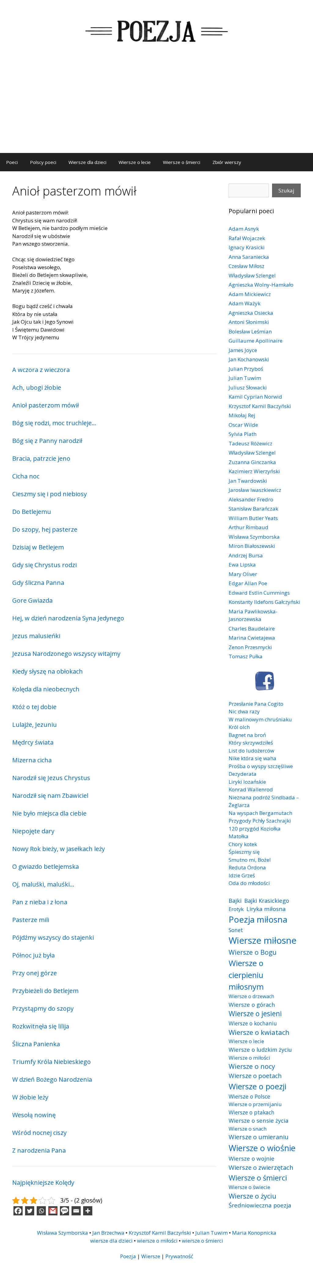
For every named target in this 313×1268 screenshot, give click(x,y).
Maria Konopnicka (254, 1232)
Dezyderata (242, 773)
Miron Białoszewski (252, 545)
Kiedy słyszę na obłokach (47, 671)
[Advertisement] (156, 107)
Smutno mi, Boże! (250, 859)
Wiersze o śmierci (181, 162)
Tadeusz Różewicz (250, 443)
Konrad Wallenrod (251, 789)
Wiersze (150, 1256)
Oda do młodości (249, 883)
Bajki (235, 900)
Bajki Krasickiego (266, 900)
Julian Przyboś (246, 368)
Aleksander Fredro (251, 499)
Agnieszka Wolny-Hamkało (261, 284)
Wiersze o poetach (255, 1076)
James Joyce (243, 350)
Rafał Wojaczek (247, 238)
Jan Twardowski (248, 480)
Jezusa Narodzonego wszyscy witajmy (66, 653)
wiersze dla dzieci (111, 1240)
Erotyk (236, 909)
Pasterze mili (30, 920)
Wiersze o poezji (257, 1086)
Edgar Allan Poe (248, 583)
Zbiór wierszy (226, 162)
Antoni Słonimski (249, 321)
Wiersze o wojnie (251, 1158)
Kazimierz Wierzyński (254, 471)
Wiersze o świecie (249, 1187)
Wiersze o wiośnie (262, 1148)
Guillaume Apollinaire (255, 340)
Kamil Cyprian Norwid (255, 396)
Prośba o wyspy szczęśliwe (261, 766)
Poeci (12, 162)
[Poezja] (156, 30)
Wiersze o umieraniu (259, 1137)
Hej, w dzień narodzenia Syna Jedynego (68, 618)
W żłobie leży (30, 1097)
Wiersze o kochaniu (253, 1023)
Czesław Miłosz (246, 266)
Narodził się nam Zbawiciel (50, 795)
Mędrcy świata (32, 742)
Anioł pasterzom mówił (45, 405)
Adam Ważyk (244, 303)
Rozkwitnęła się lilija (40, 1026)
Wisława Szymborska (254, 536)
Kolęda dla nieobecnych (45, 689)
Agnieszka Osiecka (251, 312)
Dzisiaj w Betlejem (38, 547)
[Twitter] (29, 1211)
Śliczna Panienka (36, 1044)
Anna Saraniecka (249, 256)
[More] (88, 1211)
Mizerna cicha (32, 760)
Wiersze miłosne (262, 940)
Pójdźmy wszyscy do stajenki (53, 937)
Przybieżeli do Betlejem (45, 991)
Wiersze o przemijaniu (255, 1104)
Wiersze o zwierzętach (261, 1167)
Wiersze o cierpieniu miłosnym (246, 975)
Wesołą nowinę (34, 1115)
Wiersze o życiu (252, 1195)
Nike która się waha (252, 758)
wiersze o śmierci (202, 1240)
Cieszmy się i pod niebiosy (49, 494)
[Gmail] (53, 1211)
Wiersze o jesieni (255, 1013)
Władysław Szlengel (252, 275)
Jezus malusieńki (36, 636)
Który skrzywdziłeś (251, 742)
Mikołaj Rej (242, 415)
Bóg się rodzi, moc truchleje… (54, 423)
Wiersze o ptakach (251, 1112)
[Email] (76, 1211)
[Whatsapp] (41, 1211)
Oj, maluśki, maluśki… (43, 884)
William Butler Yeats (253, 518)
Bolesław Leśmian (250, 331)
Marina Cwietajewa (252, 637)
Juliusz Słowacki (248, 387)
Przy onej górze (34, 973)
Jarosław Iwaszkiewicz (255, 489)
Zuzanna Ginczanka (252, 462)
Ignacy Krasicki (247, 247)
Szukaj (286, 190)
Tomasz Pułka (246, 656)
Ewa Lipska (242, 564)
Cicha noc (25, 476)
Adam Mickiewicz (250, 294)
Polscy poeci (43, 162)
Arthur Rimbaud (248, 527)
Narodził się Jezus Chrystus (51, 778)
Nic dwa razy (244, 711)
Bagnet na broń (247, 734)
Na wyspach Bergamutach (260, 812)
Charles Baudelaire (252, 628)
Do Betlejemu (31, 512)
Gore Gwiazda (32, 600)
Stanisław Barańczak (253, 508)
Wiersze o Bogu (253, 952)
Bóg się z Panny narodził (47, 441)
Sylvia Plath (242, 433)
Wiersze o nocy (252, 1066)
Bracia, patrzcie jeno (41, 458)
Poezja (128, 1256)
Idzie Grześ (242, 875)
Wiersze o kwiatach (259, 1032)
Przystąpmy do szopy (43, 1008)
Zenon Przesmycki (250, 647)
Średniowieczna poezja (260, 1205)
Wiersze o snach (248, 1128)
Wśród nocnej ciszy (39, 1133)
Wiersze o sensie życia (258, 1120)
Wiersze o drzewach (251, 996)
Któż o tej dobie (34, 707)
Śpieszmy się (244, 851)
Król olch (239, 727)
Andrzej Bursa (246, 555)
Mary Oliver (243, 574)
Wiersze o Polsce (249, 1096)
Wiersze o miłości (249, 1057)
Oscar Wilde (243, 424)
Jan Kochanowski (249, 359)
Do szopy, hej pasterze (44, 529)
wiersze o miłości (157, 1240)
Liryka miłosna (266, 909)
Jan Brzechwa (108, 1232)
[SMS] (64, 1211)
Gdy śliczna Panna (38, 582)
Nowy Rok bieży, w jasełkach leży (58, 849)
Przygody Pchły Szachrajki (260, 820)
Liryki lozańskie (247, 781)
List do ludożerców (251, 750)
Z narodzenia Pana (39, 1150)
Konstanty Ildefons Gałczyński (264, 601)
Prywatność (179, 1256)
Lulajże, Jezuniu (34, 724)
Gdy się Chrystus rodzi (44, 565)
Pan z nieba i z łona (39, 902)
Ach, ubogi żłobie (36, 387)
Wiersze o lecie (135, 162)
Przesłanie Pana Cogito (256, 703)
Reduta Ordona (247, 867)
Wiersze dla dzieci (87, 162)
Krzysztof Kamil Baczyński (260, 406)
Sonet (236, 930)
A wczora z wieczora (41, 370)
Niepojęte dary (33, 831)
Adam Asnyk (244, 228)
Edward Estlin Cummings (259, 592)
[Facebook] (18, 1211)
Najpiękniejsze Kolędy (43, 1182)
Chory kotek (243, 844)
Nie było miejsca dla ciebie (49, 813)
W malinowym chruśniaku (260, 719)
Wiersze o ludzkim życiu (260, 1049)
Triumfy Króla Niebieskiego (51, 1062)
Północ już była (33, 955)
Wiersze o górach (252, 1004)
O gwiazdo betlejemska (45, 866)
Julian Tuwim (245, 377)
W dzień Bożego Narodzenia (52, 1079)
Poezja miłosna (258, 919)
